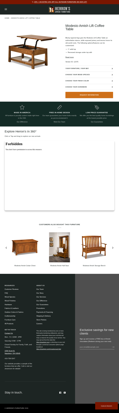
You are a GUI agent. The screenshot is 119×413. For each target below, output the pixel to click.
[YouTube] (65, 393)
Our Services (41, 297)
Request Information (89, 95)
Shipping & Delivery (43, 316)
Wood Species (10, 297)
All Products (9, 324)
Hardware (8, 304)
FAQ (6, 293)
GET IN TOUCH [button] (10, 330)
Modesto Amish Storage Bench (94, 265)
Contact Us (9, 333)
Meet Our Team (59, 122)
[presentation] (6, 247)
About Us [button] (40, 285)
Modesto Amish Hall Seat (59, 265)
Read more (69, 57)
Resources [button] (10, 285)
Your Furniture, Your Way (77, 68)
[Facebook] (60, 393)
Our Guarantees (97, 122)
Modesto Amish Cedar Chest (24, 265)
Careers (39, 324)
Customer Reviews (11, 289)
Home (7, 18)
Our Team (40, 289)
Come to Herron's (106, 406)
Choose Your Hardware (76, 87)
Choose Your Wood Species (77, 74)
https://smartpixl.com (43, 342)
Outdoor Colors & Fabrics (14, 312)
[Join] (111, 347)
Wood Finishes (10, 301)
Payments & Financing (44, 312)
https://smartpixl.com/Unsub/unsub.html (48, 349)
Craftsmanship (10, 316)
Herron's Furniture (15, 408)
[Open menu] (8, 9)
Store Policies (41, 320)
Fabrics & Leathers (12, 308)
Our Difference (22, 122)
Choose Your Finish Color (77, 81)
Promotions (40, 308)
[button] (51, 329)
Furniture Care (10, 320)
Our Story (39, 293)
